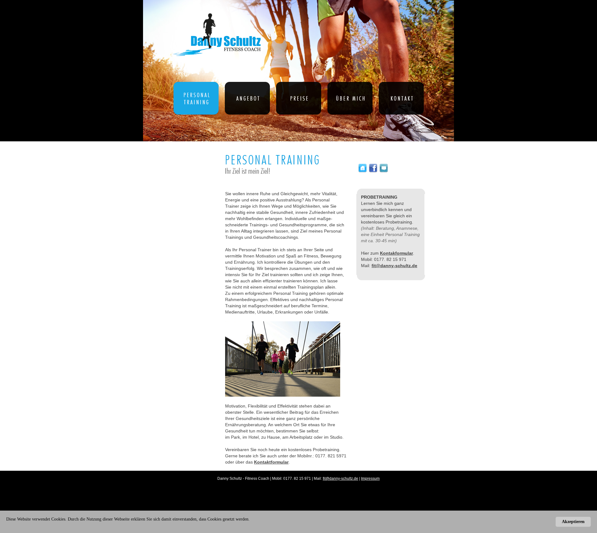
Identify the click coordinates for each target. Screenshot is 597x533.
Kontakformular (396, 253)
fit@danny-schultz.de (394, 265)
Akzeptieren (573, 521)
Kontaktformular (271, 462)
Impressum (370, 478)
